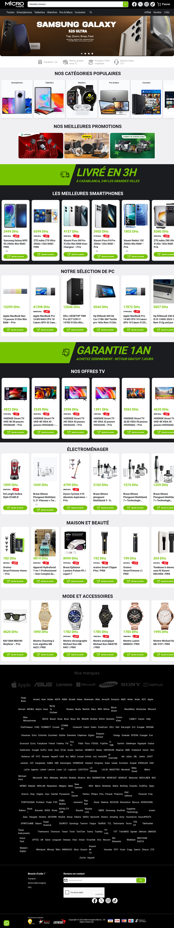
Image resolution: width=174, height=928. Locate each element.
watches (52, 12)
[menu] (159, 4)
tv (90, 12)
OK (141, 880)
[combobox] (75, 4)
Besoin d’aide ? (36, 873)
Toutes (10, 12)
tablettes (39, 12)
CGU (167, 12)
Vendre (157, 12)
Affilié (147, 12)
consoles (80, 12)
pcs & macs (66, 12)
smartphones (24, 12)
